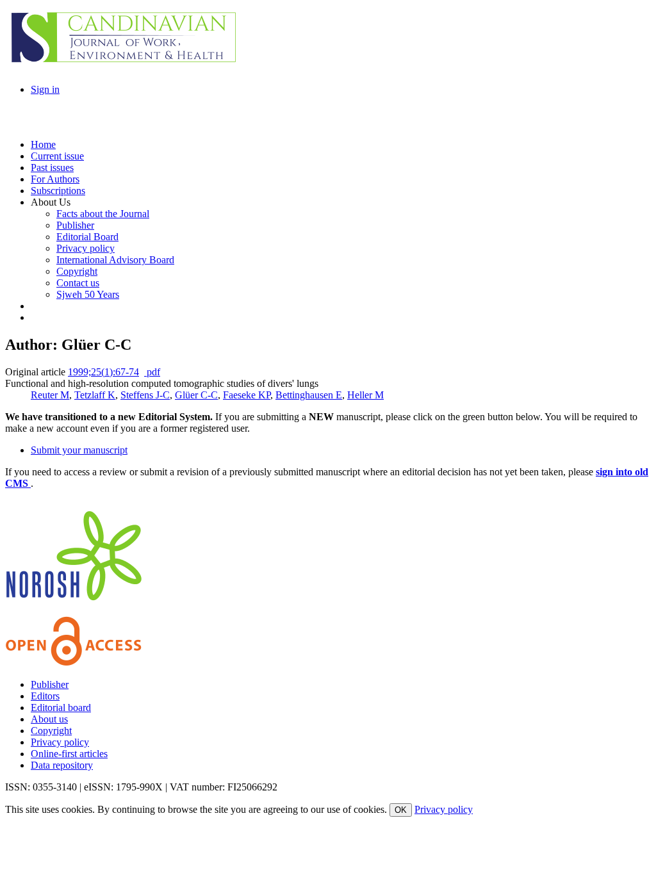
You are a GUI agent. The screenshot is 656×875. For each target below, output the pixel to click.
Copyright (51, 730)
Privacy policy (60, 742)
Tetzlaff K (94, 394)
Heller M (365, 394)
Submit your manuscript (79, 450)
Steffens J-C (145, 394)
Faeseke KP (246, 394)
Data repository (62, 765)
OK (401, 810)
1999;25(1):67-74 (103, 371)
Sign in (45, 89)
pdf (152, 371)
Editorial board (61, 707)
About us (49, 719)
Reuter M (50, 394)
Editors (45, 696)
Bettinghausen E (308, 394)
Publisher (50, 684)
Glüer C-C (196, 394)
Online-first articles (69, 753)
